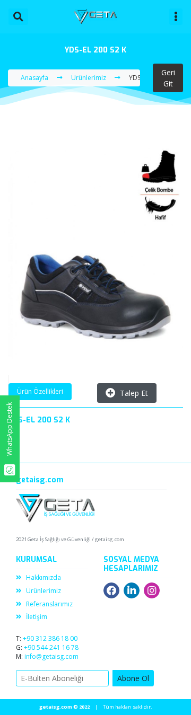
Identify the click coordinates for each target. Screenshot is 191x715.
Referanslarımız (49, 603)
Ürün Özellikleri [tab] (40, 391)
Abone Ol (133, 678)
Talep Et (134, 393)
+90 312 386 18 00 (50, 638)
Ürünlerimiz (43, 590)
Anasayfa (34, 77)
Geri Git (168, 78)
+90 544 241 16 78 (51, 647)
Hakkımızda (43, 577)
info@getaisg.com (51, 656)
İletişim (36, 616)
